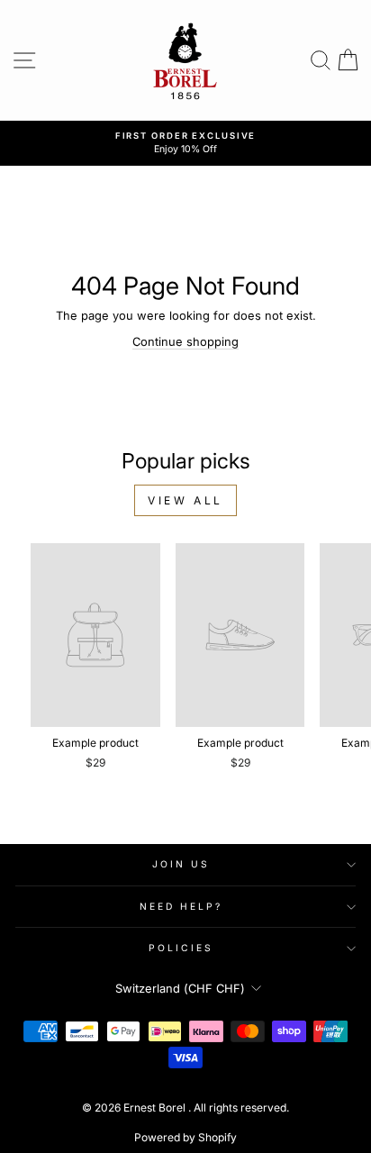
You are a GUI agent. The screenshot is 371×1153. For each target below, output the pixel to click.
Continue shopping (185, 342)
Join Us (181, 863)
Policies (181, 947)
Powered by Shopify (185, 1137)
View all (185, 500)
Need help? (181, 906)
